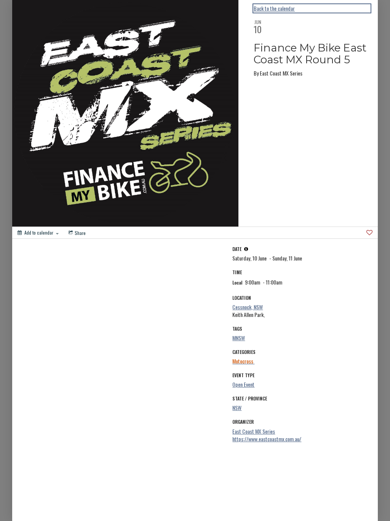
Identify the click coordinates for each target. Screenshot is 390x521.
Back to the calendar (274, 8)
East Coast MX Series (253, 431)
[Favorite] (369, 232)
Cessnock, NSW (247, 307)
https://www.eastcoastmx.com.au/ (266, 439)
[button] (246, 249)
